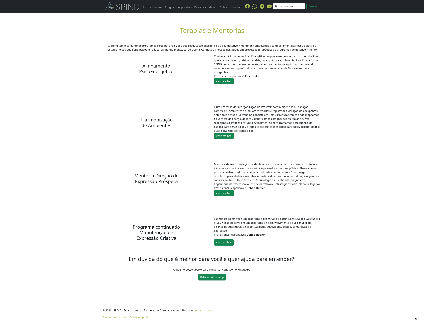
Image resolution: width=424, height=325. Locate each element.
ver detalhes (224, 81)
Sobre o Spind (139, 317)
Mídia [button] (212, 7)
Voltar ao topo (203, 310)
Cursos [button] (157, 7)
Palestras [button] (200, 7)
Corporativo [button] (184, 7)
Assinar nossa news (115, 317)
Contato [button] (237, 7)
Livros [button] (147, 7)
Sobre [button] (224, 7)
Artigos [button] (169, 7)
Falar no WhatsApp (212, 277)
